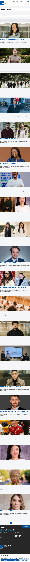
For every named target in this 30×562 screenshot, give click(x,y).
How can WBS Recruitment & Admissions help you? (10, 138)
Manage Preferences (24, 560)
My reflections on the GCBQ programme (8, 163)
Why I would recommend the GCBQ (7, 510)
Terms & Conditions (18, 535)
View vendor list (23, 558)
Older (19, 523)
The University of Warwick (15, 1)
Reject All (15, 560)
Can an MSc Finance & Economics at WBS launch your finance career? (14, 411)
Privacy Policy (17, 536)
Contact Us (8, 550)
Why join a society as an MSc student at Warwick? (10, 386)
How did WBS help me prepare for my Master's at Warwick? (12, 39)
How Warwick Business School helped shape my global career (13, 113)
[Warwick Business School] (3, 3)
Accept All (5, 560)
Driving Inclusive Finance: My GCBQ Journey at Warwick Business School (13, 188)
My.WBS (21, 1)
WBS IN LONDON (27, 1)
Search (26, 4)
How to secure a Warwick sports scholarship (9, 436)
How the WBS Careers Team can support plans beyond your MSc (13, 287)
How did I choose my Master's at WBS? (8, 64)
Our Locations (2, 550)
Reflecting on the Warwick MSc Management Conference (11, 312)
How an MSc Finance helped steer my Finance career (10, 262)
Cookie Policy (27, 558)
